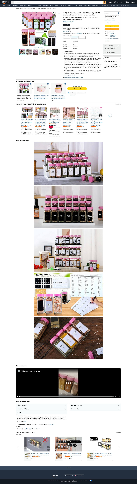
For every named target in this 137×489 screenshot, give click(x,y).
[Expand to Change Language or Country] (72, 475)
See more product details (69, 75)
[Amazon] (5, 2)
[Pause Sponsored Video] (48, 447)
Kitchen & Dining (27, 8)
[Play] (17, 396)
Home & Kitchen (19, 8)
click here (52, 424)
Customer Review (25, 371)
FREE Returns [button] (66, 31)
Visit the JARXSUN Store (68, 21)
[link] (41, 88)
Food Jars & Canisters (51, 8)
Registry (85, 5)
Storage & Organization (35, 8)
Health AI (8, 5)
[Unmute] (119, 396)
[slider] (66, 396)
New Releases (38, 5)
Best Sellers (30, 5)
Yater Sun (112, 33)
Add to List (106, 57)
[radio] (22, 52)
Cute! (31, 371)
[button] (3, 5)
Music (89, 5)
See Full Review (36, 371)
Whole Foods (64, 5)
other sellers (79, 33)
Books (51, 5)
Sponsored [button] (18, 434)
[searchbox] (58, 2)
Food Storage (43, 8)
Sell (76, 5)
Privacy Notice (58, 480)
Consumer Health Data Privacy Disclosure (70, 480)
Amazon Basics (23, 5)
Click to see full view (38, 47)
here (25, 421)
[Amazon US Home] (55, 476)
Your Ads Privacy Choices (84, 480)
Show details (72, 95)
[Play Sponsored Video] (68, 444)
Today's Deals (46, 5)
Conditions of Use (50, 480)
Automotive (112, 5)
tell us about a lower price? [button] (32, 428)
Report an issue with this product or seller (73, 77)
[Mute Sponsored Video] (48, 450)
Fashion (80, 5)
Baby (117, 5)
